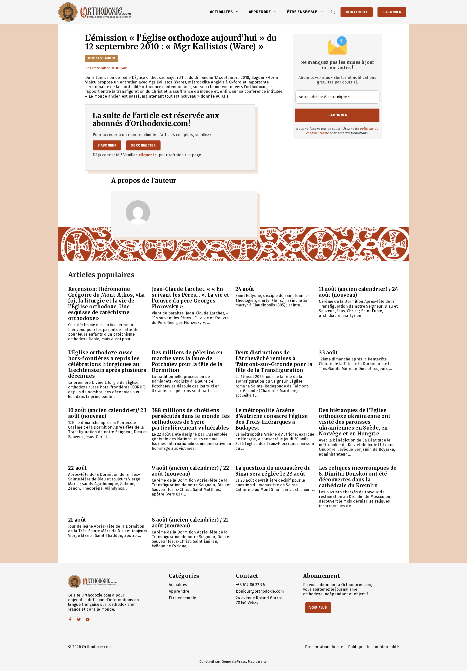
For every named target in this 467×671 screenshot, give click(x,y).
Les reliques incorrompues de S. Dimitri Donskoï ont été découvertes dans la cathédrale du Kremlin (357, 476)
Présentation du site (324, 646)
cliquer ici (148, 155)
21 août (77, 520)
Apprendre (260, 11)
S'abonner (391, 12)
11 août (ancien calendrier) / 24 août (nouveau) (358, 292)
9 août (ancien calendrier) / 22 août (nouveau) (190, 471)
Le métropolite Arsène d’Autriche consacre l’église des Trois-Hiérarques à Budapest (271, 419)
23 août (328, 352)
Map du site (257, 662)
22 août (77, 468)
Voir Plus (318, 608)
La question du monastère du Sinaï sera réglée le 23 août (273, 471)
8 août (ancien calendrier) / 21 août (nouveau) (190, 523)
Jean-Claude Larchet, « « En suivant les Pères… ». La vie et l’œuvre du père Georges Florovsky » (190, 298)
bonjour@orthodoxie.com (260, 591)
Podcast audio (101, 58)
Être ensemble (302, 11)
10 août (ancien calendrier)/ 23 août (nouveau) (107, 413)
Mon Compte (356, 12)
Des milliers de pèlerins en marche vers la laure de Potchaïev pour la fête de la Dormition (187, 361)
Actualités (221, 11)
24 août (244, 289)
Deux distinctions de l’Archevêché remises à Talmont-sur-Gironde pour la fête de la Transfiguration (273, 361)
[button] (238, 12)
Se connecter (143, 145)
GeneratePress (234, 662)
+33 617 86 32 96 (250, 584)
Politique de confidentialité (373, 646)
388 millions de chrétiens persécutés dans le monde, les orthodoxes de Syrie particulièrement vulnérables (191, 419)
